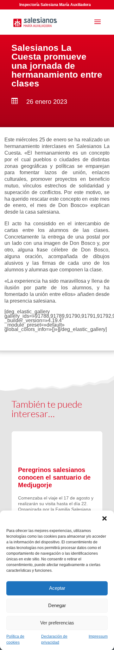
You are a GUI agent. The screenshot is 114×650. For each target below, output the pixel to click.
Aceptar (57, 588)
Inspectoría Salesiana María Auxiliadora (55, 5)
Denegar (57, 605)
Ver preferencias (57, 622)
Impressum (98, 636)
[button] (104, 518)
